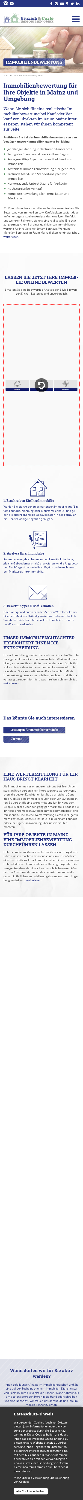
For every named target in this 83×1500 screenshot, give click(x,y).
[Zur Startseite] (28, 18)
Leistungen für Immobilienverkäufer (34, 730)
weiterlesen (10, 236)
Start (6, 75)
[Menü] (76, 19)
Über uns (16, 739)
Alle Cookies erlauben (30, 1491)
